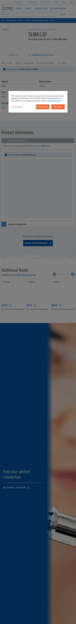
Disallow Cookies (42, 107)
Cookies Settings (16, 107)
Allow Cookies (58, 107)
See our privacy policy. (54, 101)
